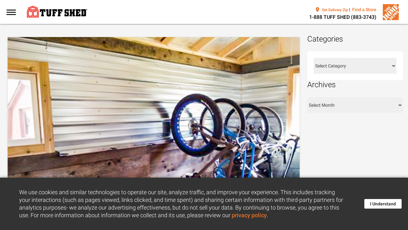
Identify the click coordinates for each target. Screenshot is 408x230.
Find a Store (364, 9)
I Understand (383, 203)
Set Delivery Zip (335, 10)
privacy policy (249, 215)
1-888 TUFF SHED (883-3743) (342, 17)
